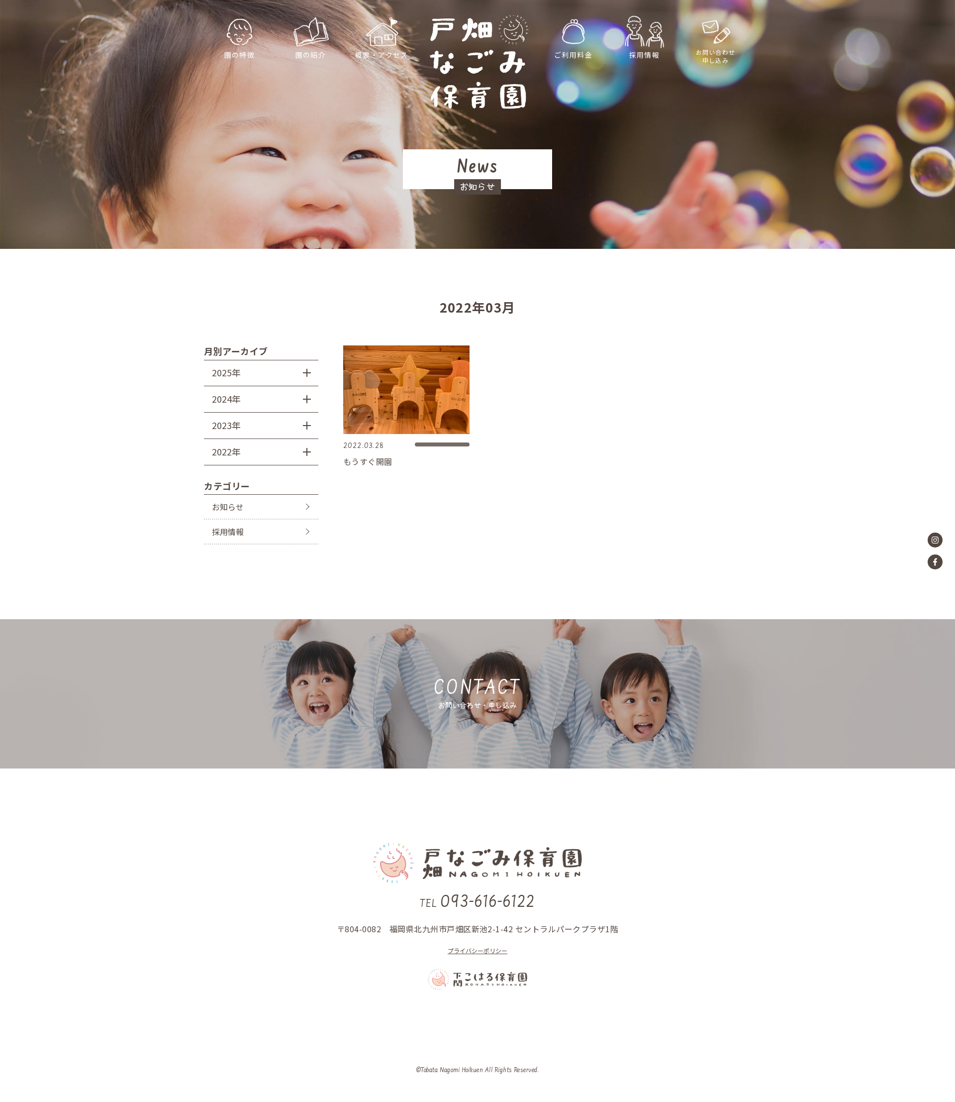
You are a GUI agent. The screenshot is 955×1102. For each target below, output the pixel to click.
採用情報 (228, 532)
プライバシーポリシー (477, 950)
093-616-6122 (477, 903)
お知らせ (228, 507)
